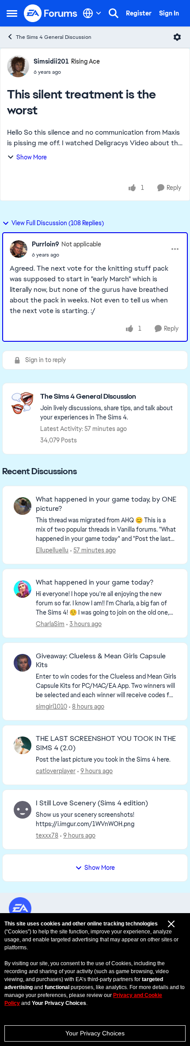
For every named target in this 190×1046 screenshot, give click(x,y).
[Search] (113, 13)
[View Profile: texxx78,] (22, 810)
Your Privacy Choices (95, 1033)
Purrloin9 (45, 244)
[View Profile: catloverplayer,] (22, 745)
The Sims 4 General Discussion (53, 37)
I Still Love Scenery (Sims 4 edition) (92, 803)
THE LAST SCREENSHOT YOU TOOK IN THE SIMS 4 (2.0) (106, 743)
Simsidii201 (51, 61)
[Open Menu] (177, 37)
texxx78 (47, 835)
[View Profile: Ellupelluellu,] (22, 506)
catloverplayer (56, 771)
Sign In (169, 13)
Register (139, 13)
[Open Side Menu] (12, 13)
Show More (31, 157)
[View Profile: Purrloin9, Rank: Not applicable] (18, 249)
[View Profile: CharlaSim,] (22, 589)
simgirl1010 (51, 706)
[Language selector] (92, 13)
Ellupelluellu (52, 550)
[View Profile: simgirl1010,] (22, 663)
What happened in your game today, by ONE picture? (106, 504)
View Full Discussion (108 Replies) (57, 223)
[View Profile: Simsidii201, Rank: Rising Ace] (18, 66)
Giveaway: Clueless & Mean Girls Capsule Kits (101, 661)
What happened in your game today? (94, 582)
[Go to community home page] (51, 13)
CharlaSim (50, 624)
